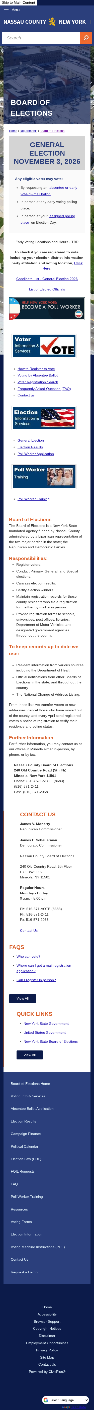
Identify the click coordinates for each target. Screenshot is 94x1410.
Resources (19, 1209)
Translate (78, 1407)
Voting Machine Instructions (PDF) (38, 1247)
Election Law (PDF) (26, 1159)
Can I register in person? (36, 980)
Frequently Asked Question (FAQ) (44, 389)
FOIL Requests (23, 1171)
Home (13, 130)
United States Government (45, 1032)
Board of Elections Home (30, 1084)
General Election (31, 440)
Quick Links (34, 1014)
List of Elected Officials (47, 289)
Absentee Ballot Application (32, 1109)
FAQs (16, 947)
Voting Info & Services (28, 1096)
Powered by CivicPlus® (47, 1372)
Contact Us (29, 931)
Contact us (26, 395)
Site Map (47, 1357)
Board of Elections (52, 130)
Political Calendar (24, 1146)
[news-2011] (44, 486)
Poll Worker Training (34, 499)
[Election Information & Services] (44, 428)
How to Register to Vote (36, 369)
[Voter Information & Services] (44, 355)
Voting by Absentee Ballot (38, 375)
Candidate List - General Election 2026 (47, 279)
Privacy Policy (47, 1350)
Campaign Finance (26, 1134)
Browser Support (47, 1321)
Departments (28, 130)
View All (23, 998)
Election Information (26, 1234)
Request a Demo (24, 1272)
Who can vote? (28, 956)
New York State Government (46, 1024)
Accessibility (47, 1314)
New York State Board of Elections (51, 1041)
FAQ (14, 1184)
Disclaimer (47, 1336)
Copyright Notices (47, 1328)
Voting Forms (21, 1222)
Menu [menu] (16, 10)
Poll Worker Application (36, 454)
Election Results (30, 447)
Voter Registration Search (38, 382)
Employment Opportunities (47, 1343)
